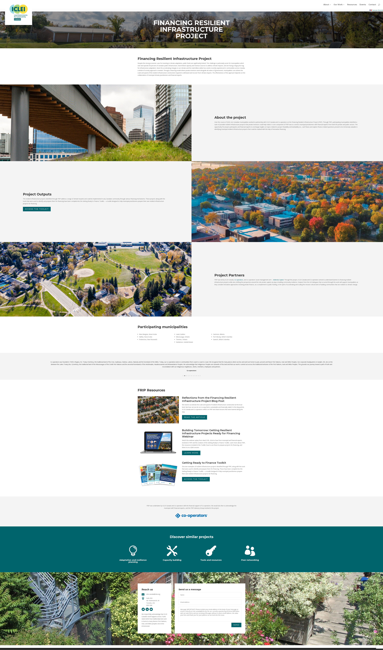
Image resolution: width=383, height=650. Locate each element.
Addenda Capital (278, 280)
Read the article (194, 417)
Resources (352, 5)
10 (198, 375)
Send (236, 625)
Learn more (191, 453)
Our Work (338, 5)
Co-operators (238, 280)
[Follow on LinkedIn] (147, 609)
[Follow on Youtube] (151, 609)
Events (363, 5)
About (326, 5)
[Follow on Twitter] (143, 609)
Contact (372, 5)
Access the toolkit (37, 209)
